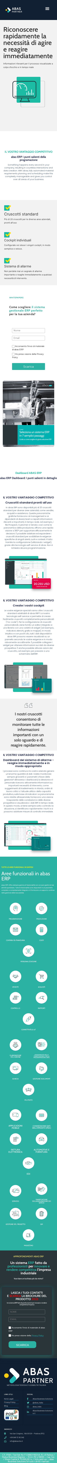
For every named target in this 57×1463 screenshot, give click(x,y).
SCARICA (22, 1345)
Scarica (28, 366)
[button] (47, 9)
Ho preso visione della (28, 1335)
